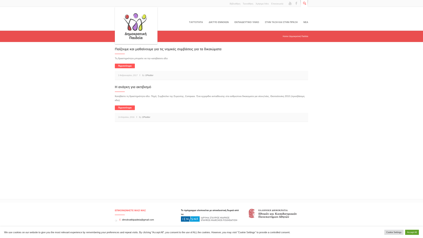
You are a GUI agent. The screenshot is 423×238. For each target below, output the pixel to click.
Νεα (305, 22)
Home (285, 36)
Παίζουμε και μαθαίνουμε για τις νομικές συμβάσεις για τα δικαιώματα (168, 49)
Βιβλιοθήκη (235, 3)
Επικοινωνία (277, 3)
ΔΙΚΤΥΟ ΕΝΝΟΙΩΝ (219, 22)
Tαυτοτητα (196, 22)
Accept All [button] (412, 232)
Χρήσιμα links (262, 3)
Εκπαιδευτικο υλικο (246, 22)
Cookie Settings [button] (394, 232)
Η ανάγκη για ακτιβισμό (133, 87)
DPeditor (149, 75)
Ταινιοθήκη (248, 3)
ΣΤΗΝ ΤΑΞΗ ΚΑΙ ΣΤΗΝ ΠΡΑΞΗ (281, 22)
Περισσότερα (125, 66)
